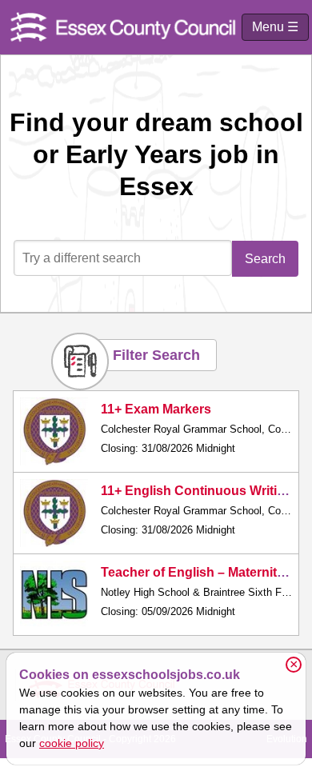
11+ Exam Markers (156, 409)
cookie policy (71, 743)
